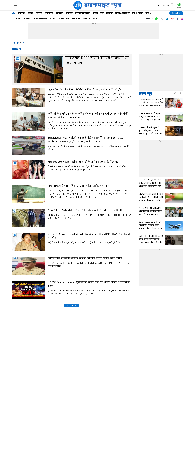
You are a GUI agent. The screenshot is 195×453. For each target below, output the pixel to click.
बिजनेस (109, 13)
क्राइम (95, 13)
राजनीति (39, 13)
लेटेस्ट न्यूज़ (145, 94)
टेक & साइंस (137, 13)
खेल (102, 13)
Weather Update (90, 18)
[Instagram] (182, 19)
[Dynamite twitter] (162, 19)
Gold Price (76, 18)
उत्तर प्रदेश (21, 13)
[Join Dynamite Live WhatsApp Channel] (156, 19)
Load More (71, 306)
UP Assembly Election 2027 (44, 18)
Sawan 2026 (64, 18)
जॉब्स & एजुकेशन (122, 13)
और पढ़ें (177, 94)
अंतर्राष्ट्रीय (49, 13)
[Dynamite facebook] (178, 19)
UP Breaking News (22, 18)
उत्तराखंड (69, 13)
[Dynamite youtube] (172, 19)
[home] (13, 13)
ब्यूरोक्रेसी (59, 13)
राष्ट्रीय (30, 13)
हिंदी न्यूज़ (15, 43)
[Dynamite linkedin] (167, 19)
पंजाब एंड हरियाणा (82, 13)
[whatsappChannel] (179, 5)
